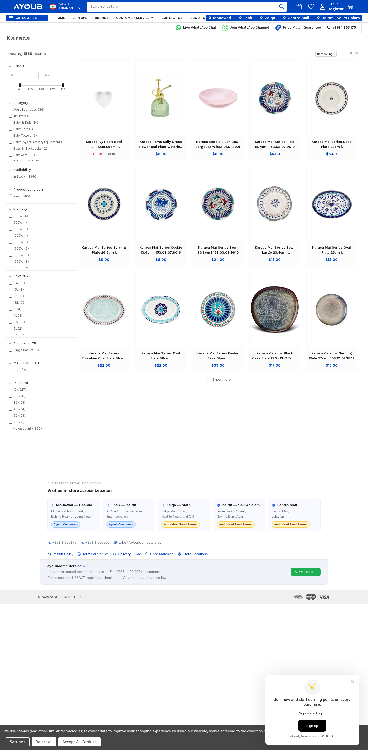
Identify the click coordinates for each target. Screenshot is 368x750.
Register (336, 8)
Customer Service (133, 18)
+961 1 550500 (97, 542)
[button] (350, 53)
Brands (102, 18)
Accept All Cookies (79, 742)
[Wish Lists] (312, 7)
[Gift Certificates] (299, 7)
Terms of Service (95, 554)
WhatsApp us (308, 572)
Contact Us (172, 18)
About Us (199, 18)
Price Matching (162, 554)
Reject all (44, 742)
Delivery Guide (129, 554)
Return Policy (62, 554)
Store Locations (195, 554)
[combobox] (187, 7)
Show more (222, 380)
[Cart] (351, 7)
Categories (26, 18)
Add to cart (104, 103)
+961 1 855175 (64, 542)
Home (60, 18)
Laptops (80, 18)
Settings (17, 742)
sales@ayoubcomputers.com (141, 542)
